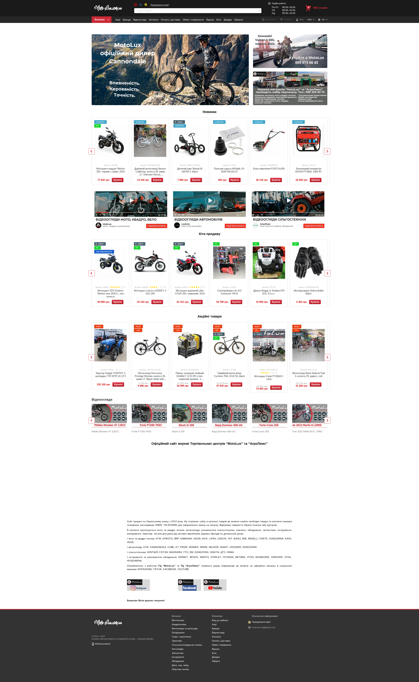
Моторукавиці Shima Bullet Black (308, 292)
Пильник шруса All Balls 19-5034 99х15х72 (229, 170)
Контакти (153, 19)
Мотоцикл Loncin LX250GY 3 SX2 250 (150, 292)
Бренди (127, 19)
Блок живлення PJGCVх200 (269, 168)
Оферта (238, 19)
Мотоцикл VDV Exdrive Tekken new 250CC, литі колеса (110, 293)
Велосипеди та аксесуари (185, 628)
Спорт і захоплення (181, 636)
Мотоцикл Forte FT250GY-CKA (269, 378)
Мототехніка (178, 620)
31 (164, 287)
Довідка (228, 19)
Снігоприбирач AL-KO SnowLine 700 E (229, 292)
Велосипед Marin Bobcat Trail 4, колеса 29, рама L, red (308, 374)
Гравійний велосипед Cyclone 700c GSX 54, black (229, 374)
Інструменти (178, 657)
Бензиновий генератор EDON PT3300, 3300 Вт (308, 170)
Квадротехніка (179, 624)
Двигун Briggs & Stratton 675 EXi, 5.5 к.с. (268, 292)
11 (276, 373)
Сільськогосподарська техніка (187, 645)
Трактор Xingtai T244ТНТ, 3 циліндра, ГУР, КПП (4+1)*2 (110, 374)
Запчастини (177, 653)
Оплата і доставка (170, 19)
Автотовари (177, 649)
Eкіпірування (178, 632)
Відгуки (210, 19)
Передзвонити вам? (159, 5)
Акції (117, 19)
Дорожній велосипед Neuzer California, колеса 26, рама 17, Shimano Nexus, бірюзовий (150, 173)
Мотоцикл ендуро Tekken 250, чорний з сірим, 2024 (110, 170)
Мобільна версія (102, 644)
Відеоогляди (139, 19)
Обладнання (178, 661)
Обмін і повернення (193, 19)
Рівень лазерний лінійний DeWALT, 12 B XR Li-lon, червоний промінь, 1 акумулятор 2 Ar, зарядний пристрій (190, 379)
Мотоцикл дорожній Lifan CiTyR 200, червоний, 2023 (190, 292)
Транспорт (177, 641)
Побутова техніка (180, 669)
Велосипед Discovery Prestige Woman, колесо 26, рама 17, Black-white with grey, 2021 (150, 377)
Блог (218, 19)
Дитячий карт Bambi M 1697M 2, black (189, 170)
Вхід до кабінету (220, 620)
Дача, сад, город (180, 665)
